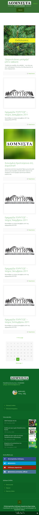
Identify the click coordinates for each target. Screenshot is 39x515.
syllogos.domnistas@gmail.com (11, 384)
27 (14, 353)
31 (28, 353)
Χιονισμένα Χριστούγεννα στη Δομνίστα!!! (19, 164)
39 (28, 356)
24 (31, 350)
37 (21, 356)
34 (11, 356)
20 (18, 350)
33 (7, 356)
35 (14, 356)
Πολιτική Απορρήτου (12, 408)
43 (21, 359)
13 (21, 346)
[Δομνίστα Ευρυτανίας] (19, 3)
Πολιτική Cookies (11, 405)
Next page (18, 363)
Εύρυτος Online (10, 491)
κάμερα (20, 10)
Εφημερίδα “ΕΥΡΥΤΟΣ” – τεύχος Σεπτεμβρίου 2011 (17, 320)
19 (14, 350)
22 (24, 350)
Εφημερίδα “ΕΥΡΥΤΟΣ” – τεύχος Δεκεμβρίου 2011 (16, 113)
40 (31, 356)
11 (14, 346)
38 (24, 356)
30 (24, 353)
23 (28, 350)
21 (21, 350)
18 (11, 350)
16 (31, 346)
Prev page (20, 337)
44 (24, 359)
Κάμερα (8, 488)
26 (11, 353)
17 (7, 350)
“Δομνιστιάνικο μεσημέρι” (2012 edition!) (17, 60)
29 (21, 353)
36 (18, 356)
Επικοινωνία (9, 484)
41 (14, 359)
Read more (32, 73)
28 (18, 353)
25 (7, 353)
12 (18, 346)
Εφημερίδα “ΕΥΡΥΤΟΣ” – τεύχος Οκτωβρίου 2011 (16, 270)
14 (24, 346)
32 (31, 353)
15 (28, 346)
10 (11, 346)
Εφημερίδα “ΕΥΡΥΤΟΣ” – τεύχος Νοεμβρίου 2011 (16, 218)
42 (18, 359)
